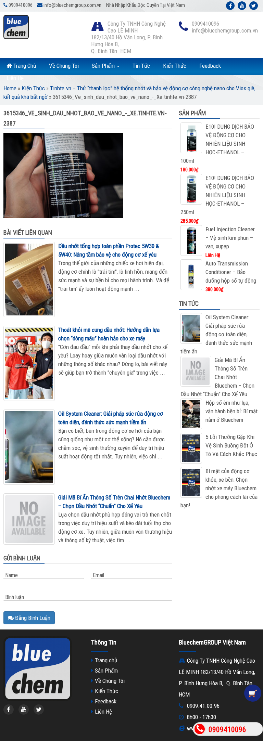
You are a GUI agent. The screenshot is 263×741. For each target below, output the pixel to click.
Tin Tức (141, 65)
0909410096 (227, 729)
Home (9, 88)
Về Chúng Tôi (64, 65)
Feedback (210, 65)
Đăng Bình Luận (32, 617)
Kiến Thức (174, 65)
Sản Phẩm (104, 65)
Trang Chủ (24, 65)
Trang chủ (106, 660)
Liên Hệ (15, 78)
